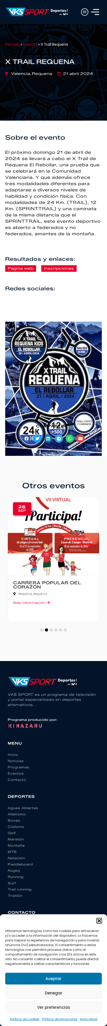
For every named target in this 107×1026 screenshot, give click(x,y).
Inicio (13, 755)
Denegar (53, 993)
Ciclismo (16, 827)
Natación (16, 858)
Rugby (14, 870)
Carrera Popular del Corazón (47, 584)
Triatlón (15, 896)
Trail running (20, 889)
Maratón (16, 839)
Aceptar (53, 978)
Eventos (30, 44)
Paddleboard (20, 864)
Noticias (16, 761)
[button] (99, 920)
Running (16, 877)
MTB (12, 852)
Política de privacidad (59, 1019)
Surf (12, 883)
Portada (12, 44)
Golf (12, 833)
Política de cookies (24, 1019)
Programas (18, 767)
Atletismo (17, 814)
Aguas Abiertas (23, 808)
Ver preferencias (53, 1007)
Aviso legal (88, 1019)
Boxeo (14, 820)
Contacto (17, 780)
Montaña (16, 845)
